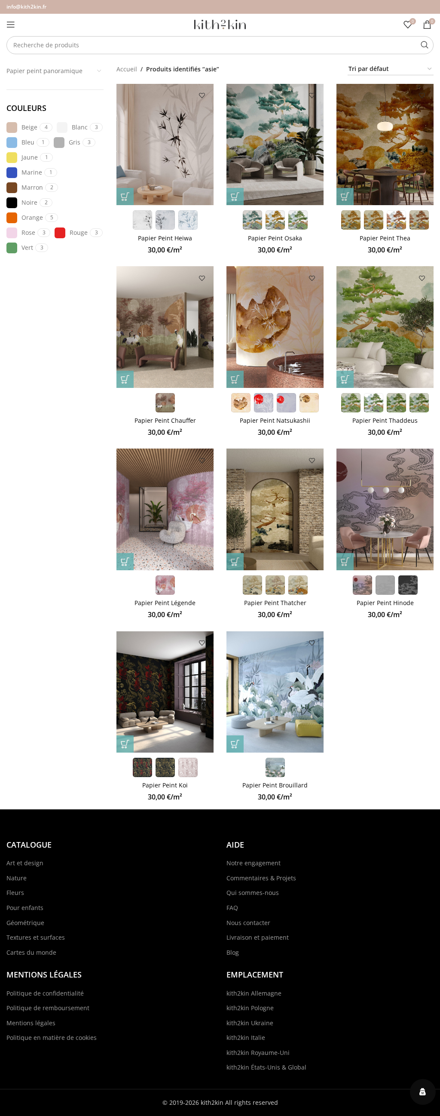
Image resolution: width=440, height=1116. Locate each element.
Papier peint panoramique (44, 71)
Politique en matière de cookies (51, 1037)
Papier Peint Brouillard (275, 785)
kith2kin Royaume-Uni (258, 1052)
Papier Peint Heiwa (165, 238)
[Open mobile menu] (10, 24)
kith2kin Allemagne (253, 993)
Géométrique (25, 923)
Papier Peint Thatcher (275, 603)
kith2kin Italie (245, 1037)
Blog (232, 952)
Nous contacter (248, 923)
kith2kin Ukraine (249, 1023)
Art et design (24, 863)
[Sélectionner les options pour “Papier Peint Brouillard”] (235, 744)
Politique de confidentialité (45, 993)
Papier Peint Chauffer (165, 420)
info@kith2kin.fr (26, 6)
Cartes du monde (31, 952)
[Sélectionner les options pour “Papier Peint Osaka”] (235, 196)
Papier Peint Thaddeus (385, 420)
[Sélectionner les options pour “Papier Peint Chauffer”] (125, 379)
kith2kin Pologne (250, 1008)
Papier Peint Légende (165, 603)
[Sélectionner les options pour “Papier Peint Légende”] (125, 561)
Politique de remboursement (47, 1008)
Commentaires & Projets (261, 878)
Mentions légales (30, 1023)
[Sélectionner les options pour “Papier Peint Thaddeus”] (345, 379)
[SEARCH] (425, 45)
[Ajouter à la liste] (201, 95)
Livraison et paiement (257, 937)
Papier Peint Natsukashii (275, 420)
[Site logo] (220, 24)
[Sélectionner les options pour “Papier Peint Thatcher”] (235, 561)
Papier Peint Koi (165, 785)
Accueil (126, 69)
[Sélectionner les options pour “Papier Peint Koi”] (125, 744)
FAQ (232, 908)
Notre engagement (253, 863)
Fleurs (15, 892)
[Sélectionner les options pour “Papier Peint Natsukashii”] (235, 379)
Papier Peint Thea (385, 238)
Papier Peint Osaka (275, 238)
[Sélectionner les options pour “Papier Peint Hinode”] (345, 561)
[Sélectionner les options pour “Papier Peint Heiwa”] (125, 196)
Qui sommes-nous (252, 892)
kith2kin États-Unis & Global (266, 1067)
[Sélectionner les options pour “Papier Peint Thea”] (345, 196)
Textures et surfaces (35, 937)
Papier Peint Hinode (385, 603)
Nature (16, 878)
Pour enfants (24, 908)
